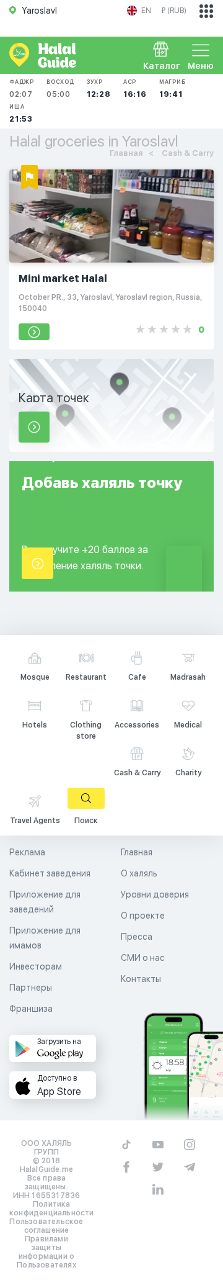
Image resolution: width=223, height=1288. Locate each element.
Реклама (27, 852)
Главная (136, 852)
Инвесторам (35, 966)
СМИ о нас (143, 958)
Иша (21, 113)
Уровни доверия (155, 894)
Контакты (141, 979)
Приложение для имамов (45, 937)
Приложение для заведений (45, 901)
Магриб (172, 88)
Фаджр (21, 88)
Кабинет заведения (49, 873)
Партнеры (30, 988)
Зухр (99, 88)
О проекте (143, 916)
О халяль (139, 873)
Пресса (136, 937)
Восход (60, 88)
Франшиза (31, 1009)
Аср (135, 88)
